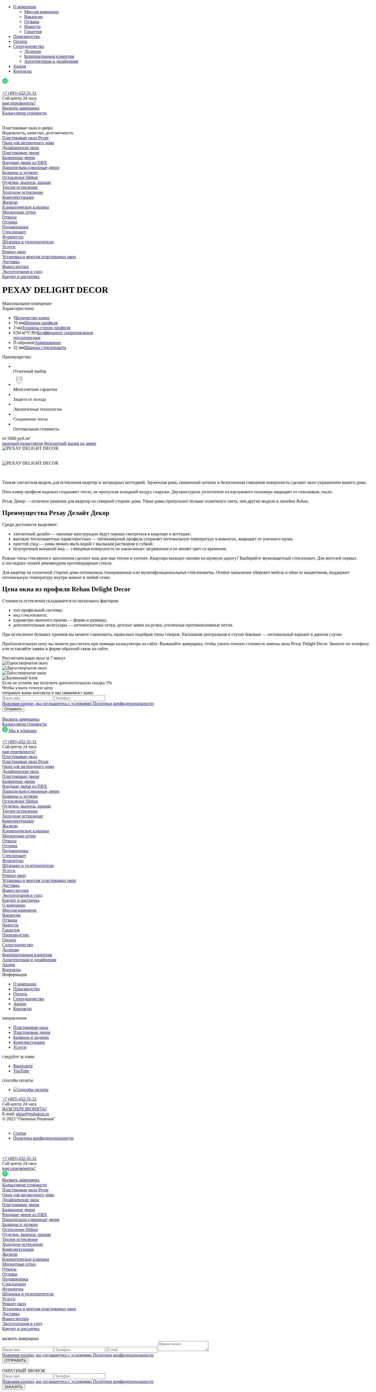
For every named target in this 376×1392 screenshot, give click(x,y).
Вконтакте (23, 1066)
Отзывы (31, 21)
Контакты (22, 71)
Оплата (20, 41)
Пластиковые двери (31, 1032)
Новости (32, 26)
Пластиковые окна (30, 1027)
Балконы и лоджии (31, 1037)
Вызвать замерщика (20, 108)
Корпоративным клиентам (49, 56)
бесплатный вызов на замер (70, 443)
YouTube (21, 1071)
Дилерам (32, 51)
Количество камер (32, 317)
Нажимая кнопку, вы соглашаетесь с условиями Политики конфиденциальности (78, 703)
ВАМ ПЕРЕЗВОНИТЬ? (24, 1109)
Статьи (19, 1133)
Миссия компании (41, 11)
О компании (24, 6)
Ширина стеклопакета (45, 347)
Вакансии (33, 16)
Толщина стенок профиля (46, 327)
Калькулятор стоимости (24, 113)
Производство (26, 36)
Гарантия (33, 31)
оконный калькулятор (22, 443)
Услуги (19, 1047)
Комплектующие (29, 1042)
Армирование (48, 342)
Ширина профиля (41, 322)
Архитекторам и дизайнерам (51, 61)
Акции (19, 66)
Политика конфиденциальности (43, 1138)
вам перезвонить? (19, 103)
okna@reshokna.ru (32, 1114)
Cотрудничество (28, 46)
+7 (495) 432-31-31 (19, 1099)
